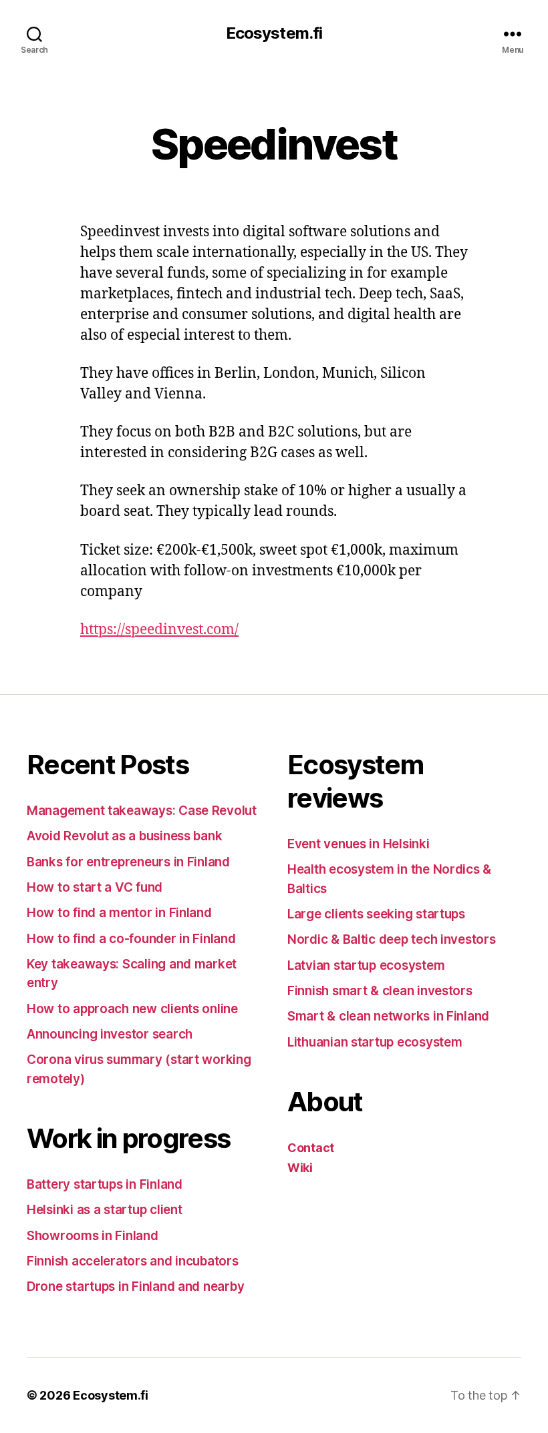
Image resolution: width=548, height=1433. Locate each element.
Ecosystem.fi (273, 33)
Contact (310, 1148)
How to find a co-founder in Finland (131, 938)
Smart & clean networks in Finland (388, 1016)
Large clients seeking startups (376, 914)
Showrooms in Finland (92, 1235)
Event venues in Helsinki (358, 844)
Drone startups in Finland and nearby (135, 1286)
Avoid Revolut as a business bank (124, 836)
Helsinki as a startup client (104, 1209)
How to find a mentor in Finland (119, 912)
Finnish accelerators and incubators (133, 1261)
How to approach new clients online (132, 1009)
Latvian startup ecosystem (365, 965)
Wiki (300, 1168)
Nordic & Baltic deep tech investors (391, 939)
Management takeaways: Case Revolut (142, 810)
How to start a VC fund (94, 887)
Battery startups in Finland (104, 1184)
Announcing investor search (109, 1034)
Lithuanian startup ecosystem (374, 1042)
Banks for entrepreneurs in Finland (128, 862)
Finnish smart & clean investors (379, 990)
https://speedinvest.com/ (159, 630)
